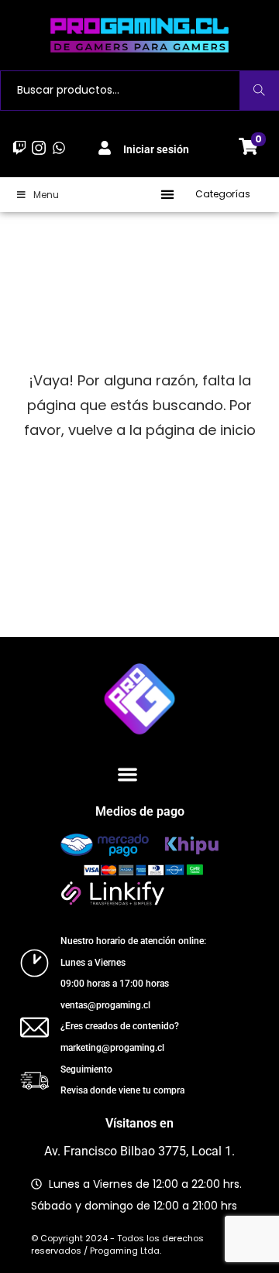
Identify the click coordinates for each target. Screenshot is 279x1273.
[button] (167, 194)
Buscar (259, 90)
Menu (46, 194)
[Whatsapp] (58, 147)
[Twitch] (19, 147)
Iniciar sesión (156, 149)
